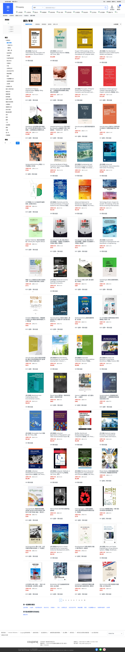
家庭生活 (8, 91)
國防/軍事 (32, 15)
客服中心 (114, 1)
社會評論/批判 (10, 58)
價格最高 (44, 24)
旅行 (7, 114)
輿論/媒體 (9, 73)
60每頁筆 (116, 24)
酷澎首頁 (5, 15)
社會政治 (26, 15)
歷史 (7, 117)
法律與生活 (9, 68)
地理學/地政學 (10, 81)
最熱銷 (49, 24)
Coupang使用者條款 (25, 632)
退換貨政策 (35, 632)
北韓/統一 (9, 63)
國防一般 (10, 50)
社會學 (8, 55)
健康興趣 (8, 94)
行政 (8, 66)
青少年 (7, 132)
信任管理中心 (44, 632)
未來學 (8, 84)
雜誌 (7, 127)
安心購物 (65, 632)
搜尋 (18, 143)
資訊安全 (72, 632)
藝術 (7, 120)
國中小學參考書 (9, 89)
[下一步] (88, 600)
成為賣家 (119, 1)
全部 (34, 7)
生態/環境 (9, 53)
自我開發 (8, 125)
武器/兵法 (10, 45)
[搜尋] (106, 7)
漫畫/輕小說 (9, 107)
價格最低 (37, 24)
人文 (7, 122)
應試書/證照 (9, 112)
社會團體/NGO (10, 78)
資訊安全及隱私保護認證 (83, 632)
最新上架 (55, 24)
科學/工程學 (9, 99)
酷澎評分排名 (29, 24)
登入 (104, 1)
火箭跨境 (11, 15)
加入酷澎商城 (95, 632)
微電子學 (25, 614)
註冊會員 (109, 1)
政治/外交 (9, 61)
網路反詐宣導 (4, 634)
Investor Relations (12, 632)
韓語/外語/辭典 (9, 102)
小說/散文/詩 (9, 86)
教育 (8, 76)
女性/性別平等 (10, 71)
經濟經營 (8, 97)
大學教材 (8, 104)
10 (84, 600)
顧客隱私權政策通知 (55, 632)
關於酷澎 (3, 632)
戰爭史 (9, 48)
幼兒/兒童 (8, 109)
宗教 (7, 130)
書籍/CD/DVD (18, 15)
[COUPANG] (32, 642)
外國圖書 (8, 135)
